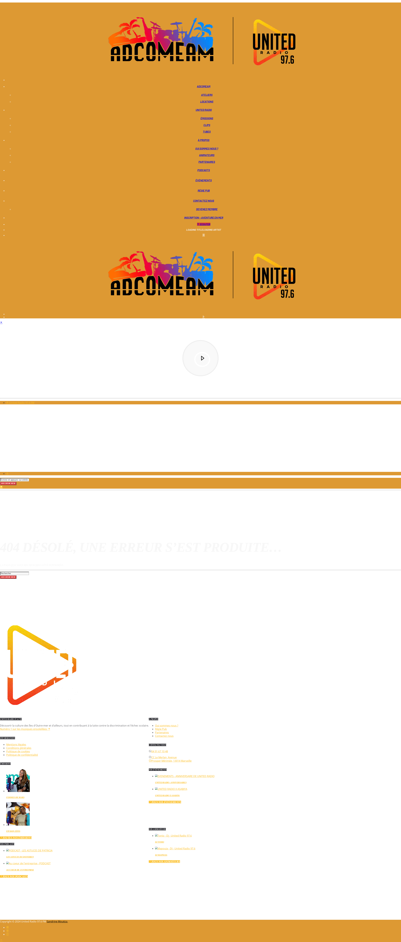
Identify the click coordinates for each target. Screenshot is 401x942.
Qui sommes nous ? (206, 148)
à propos (203, 140)
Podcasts (203, 170)
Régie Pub (204, 190)
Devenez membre (207, 209)
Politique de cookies (18, 751)
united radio (204, 109)
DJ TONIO (159, 842)
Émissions (206, 118)
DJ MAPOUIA (161, 855)
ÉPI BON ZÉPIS (13, 831)
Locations (206, 101)
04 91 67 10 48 (159, 751)
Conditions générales (18, 748)
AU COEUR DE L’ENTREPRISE (20, 870)
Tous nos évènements (166, 802)
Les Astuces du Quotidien (20, 857)
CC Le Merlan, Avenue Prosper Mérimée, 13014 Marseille (171, 759)
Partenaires (206, 161)
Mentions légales (16, 744)
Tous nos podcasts (15, 876)
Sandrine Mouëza (57, 921)
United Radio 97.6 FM (21, 402)
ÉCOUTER (205, 224)
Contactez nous (203, 200)
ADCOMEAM (203, 86)
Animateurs (206, 155)
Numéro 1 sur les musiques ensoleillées (24, 729)
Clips (206, 125)
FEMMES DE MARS (15, 797)
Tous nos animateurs (165, 861)
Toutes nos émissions (17, 837)
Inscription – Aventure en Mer (203, 217)
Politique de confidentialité (22, 755)
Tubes (207, 131)
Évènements (203, 180)
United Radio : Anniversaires (171, 782)
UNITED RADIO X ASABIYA (167, 795)
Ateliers (207, 94)
